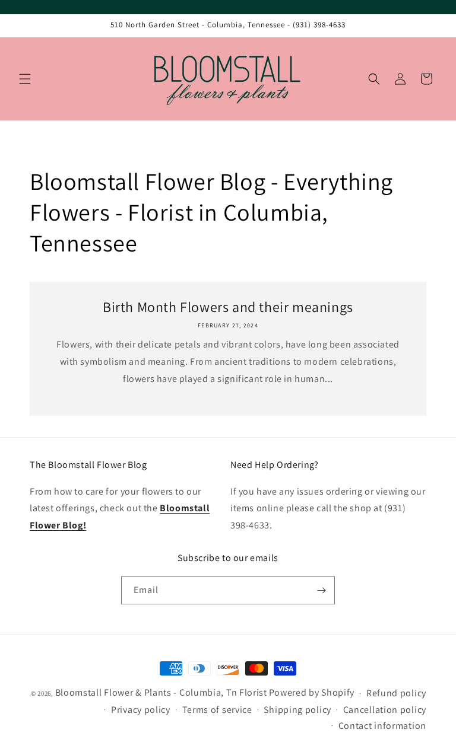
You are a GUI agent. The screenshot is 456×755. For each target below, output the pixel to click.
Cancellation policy (384, 709)
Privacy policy (140, 709)
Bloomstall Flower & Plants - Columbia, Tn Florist (161, 692)
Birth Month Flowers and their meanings (228, 307)
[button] (25, 79)
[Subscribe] (321, 590)
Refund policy (396, 693)
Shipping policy (297, 709)
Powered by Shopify (312, 692)
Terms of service (217, 709)
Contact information (382, 725)
